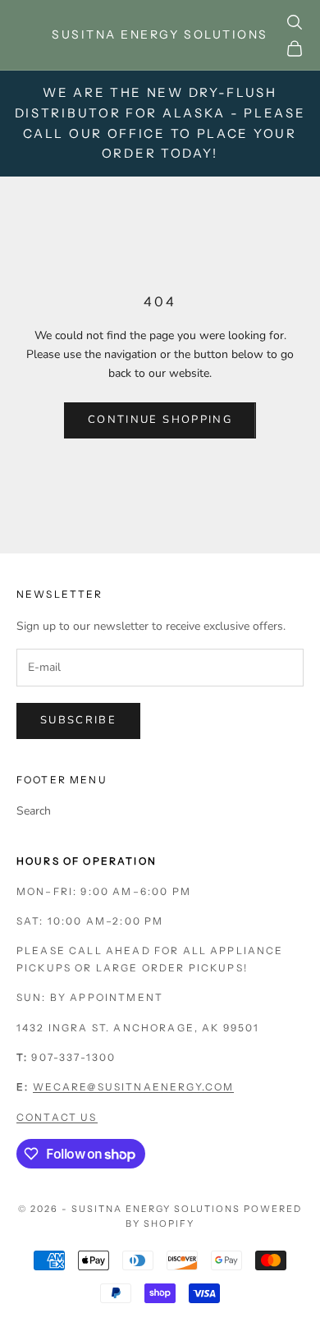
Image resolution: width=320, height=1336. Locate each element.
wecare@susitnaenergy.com (134, 1087)
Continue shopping (160, 419)
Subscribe (78, 720)
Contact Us (57, 1117)
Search (33, 811)
